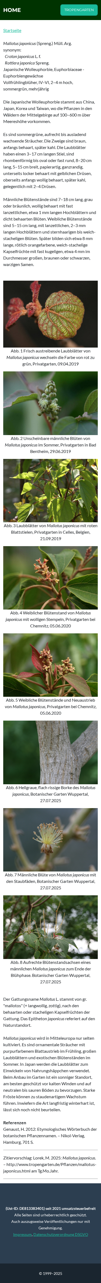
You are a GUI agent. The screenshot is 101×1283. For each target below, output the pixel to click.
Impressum (22, 1234)
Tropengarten (79, 10)
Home (12, 10)
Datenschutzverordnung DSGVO (60, 1234)
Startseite (12, 30)
